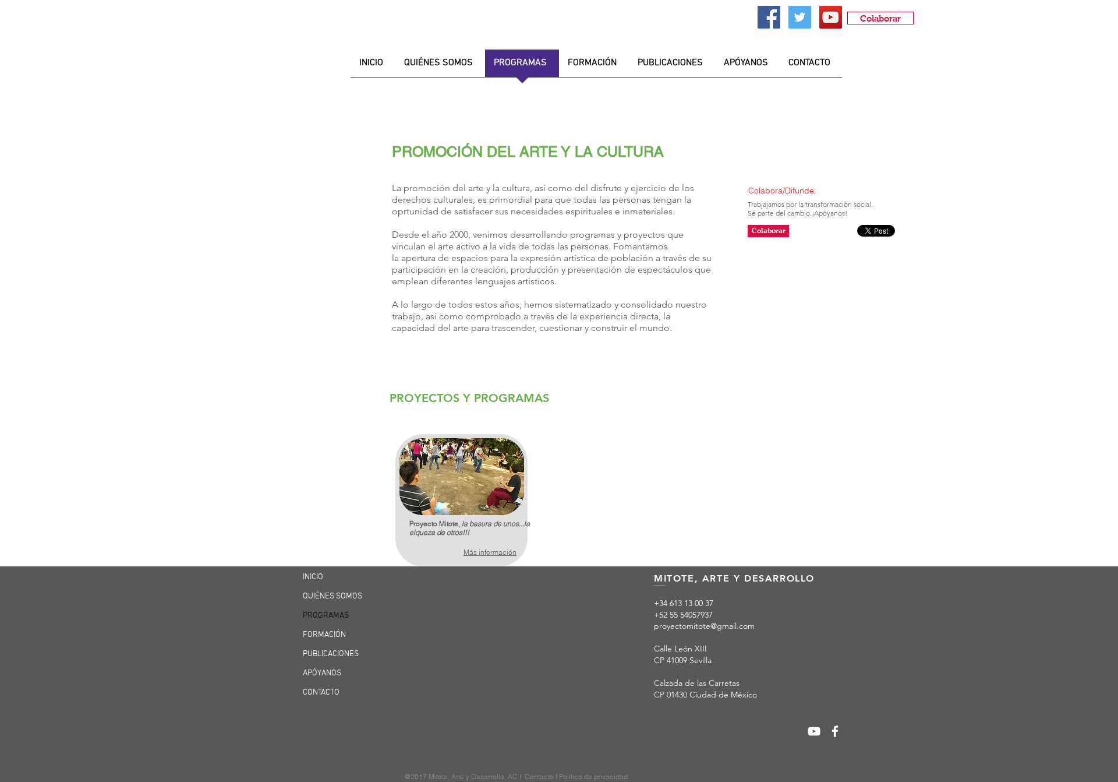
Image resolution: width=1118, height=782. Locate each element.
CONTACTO (321, 693)
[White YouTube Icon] (814, 731)
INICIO (313, 577)
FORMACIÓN (324, 635)
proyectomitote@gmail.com (704, 626)
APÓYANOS (322, 673)
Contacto (540, 776)
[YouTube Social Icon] (830, 17)
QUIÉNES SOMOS (332, 596)
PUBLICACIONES (331, 654)
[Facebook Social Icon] (769, 17)
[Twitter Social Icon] (799, 17)
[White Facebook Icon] (835, 731)
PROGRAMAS (326, 616)
